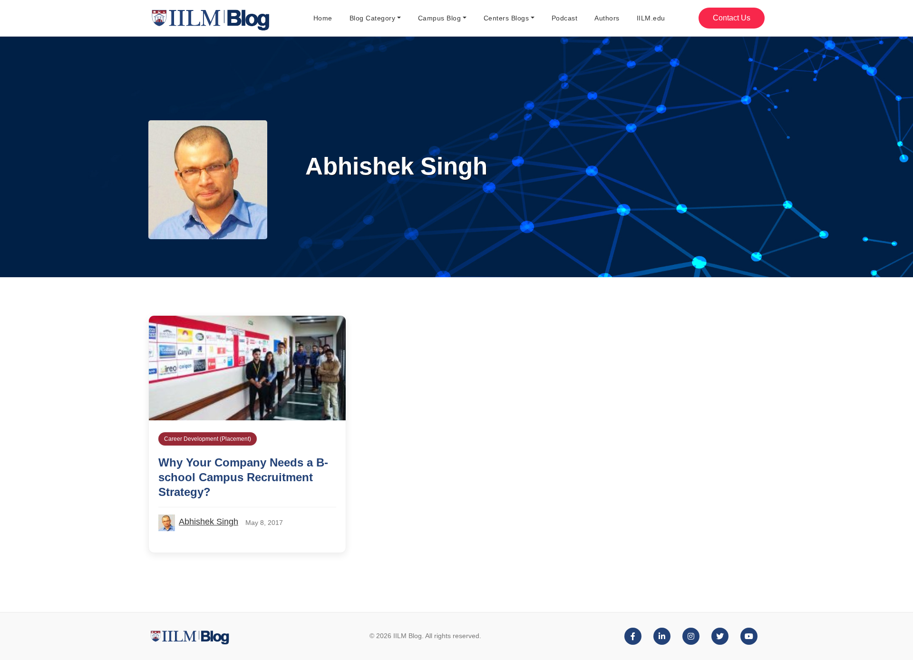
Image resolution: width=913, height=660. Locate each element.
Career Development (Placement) (207, 439)
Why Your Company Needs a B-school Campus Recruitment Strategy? (243, 477)
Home (322, 18)
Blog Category (373, 18)
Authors (607, 18)
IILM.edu (651, 18)
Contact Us (731, 18)
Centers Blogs (506, 18)
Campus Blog (439, 18)
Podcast (565, 18)
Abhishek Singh (208, 521)
